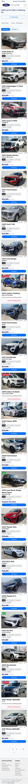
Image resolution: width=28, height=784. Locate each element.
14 (23, 749)
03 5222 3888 (21, 1)
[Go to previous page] (5, 749)
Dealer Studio (11, 782)
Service (3, 763)
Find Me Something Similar (14, 300)
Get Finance (14, 64)
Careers (17, 765)
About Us (17, 763)
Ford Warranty (5, 768)
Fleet (16, 766)
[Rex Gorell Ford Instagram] (3, 1)
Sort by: (13, 23)
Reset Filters (5, 29)
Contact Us (18, 768)
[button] (25, 5)
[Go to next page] (14, 752)
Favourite (20, 49)
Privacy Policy (18, 775)
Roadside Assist (6, 770)
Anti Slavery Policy (20, 770)
